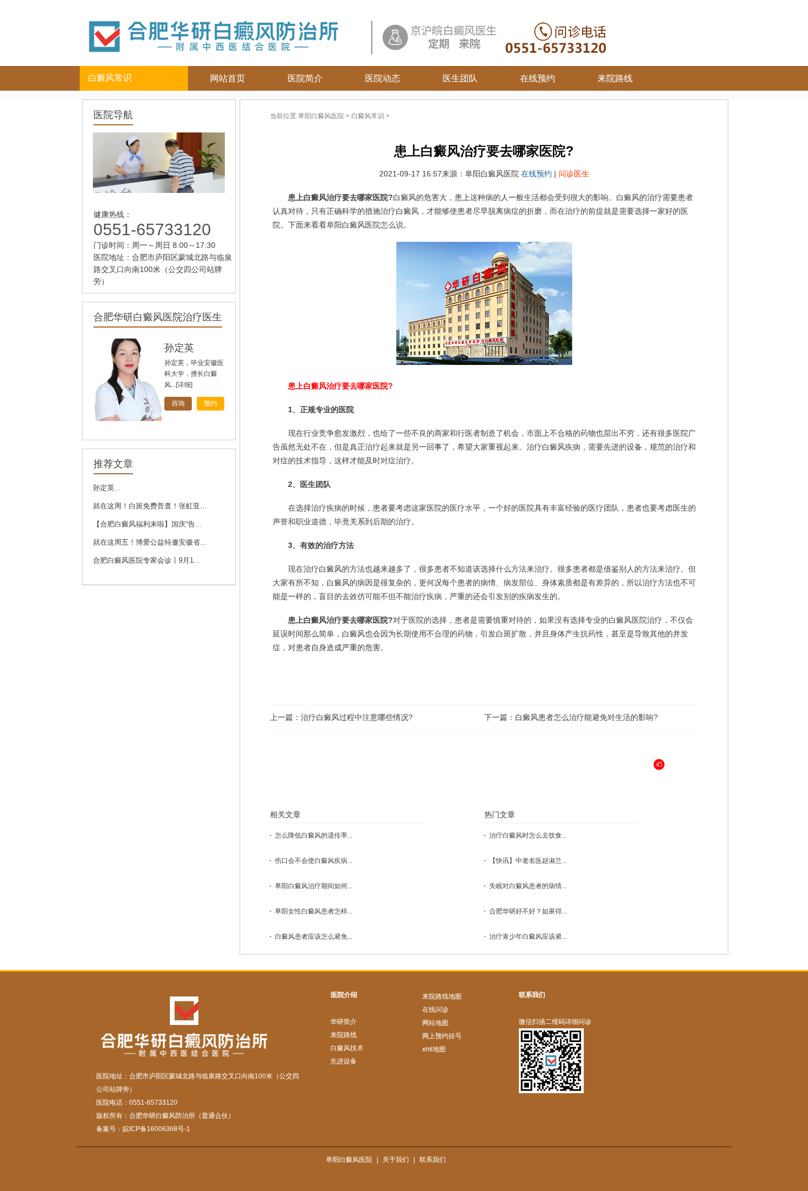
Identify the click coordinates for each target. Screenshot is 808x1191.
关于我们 (396, 1160)
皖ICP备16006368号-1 (156, 1129)
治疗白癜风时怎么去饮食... (528, 835)
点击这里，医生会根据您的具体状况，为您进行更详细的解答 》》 (517, 773)
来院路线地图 (442, 996)
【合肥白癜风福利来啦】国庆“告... (147, 524)
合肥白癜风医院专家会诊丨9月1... (146, 560)
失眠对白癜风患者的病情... (528, 886)
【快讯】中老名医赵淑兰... (528, 861)
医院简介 (305, 78)
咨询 (178, 403)
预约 (210, 403)
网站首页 (227, 78)
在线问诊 (435, 1009)
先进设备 (343, 1061)
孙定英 (179, 347)
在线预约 (537, 78)
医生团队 (460, 78)
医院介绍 (344, 995)
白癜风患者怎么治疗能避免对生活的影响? (586, 717)
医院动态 (382, 78)
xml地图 (434, 1049)
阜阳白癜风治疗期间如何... (313, 886)
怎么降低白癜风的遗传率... (313, 835)
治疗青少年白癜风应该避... (528, 936)
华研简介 (343, 1022)
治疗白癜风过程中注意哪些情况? (357, 717)
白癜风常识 (367, 116)
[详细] (184, 385)
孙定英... (107, 488)
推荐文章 (113, 463)
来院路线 (615, 78)
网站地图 (435, 1023)
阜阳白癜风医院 (321, 116)
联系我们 (532, 995)
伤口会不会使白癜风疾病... (313, 861)
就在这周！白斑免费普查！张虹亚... (150, 506)
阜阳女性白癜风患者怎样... (313, 911)
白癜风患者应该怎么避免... (313, 936)
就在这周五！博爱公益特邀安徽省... (150, 542)
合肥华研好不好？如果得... (528, 911)
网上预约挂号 (442, 1036)
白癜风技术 (346, 1048)
